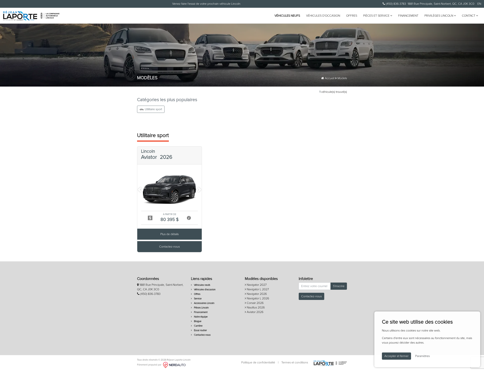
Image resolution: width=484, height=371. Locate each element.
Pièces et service (376, 15)
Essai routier (200, 330)
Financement (408, 15)
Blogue (197, 321)
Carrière (197, 326)
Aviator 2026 (254, 312)
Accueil (329, 78)
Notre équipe (200, 317)
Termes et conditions (294, 362)
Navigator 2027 (256, 284)
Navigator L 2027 (257, 289)
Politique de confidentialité (258, 362)
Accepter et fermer (396, 356)
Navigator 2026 (256, 293)
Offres (351, 15)
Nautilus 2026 (255, 307)
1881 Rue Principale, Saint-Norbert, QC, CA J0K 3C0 (441, 3)
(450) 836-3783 (395, 3)
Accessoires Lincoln (203, 303)
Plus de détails (169, 234)
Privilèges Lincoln (439, 15)
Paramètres (422, 356)
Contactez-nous (169, 246)
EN (479, 3)
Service (197, 298)
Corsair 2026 (255, 302)
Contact (469, 15)
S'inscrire (338, 286)
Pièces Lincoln (201, 308)
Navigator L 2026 (257, 298)
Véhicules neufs (287, 15)
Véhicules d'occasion (323, 15)
